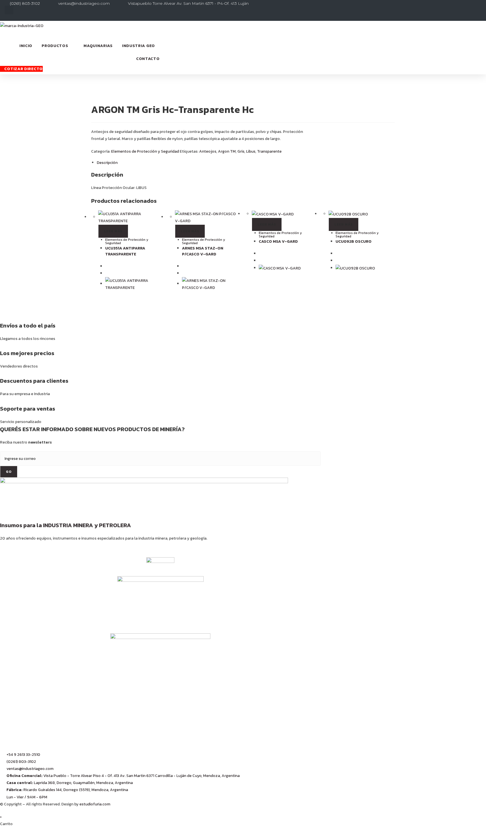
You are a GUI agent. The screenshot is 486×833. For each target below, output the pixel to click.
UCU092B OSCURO (354, 241)
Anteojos (207, 151)
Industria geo (138, 46)
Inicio (25, 46)
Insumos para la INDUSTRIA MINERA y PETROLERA (65, 525)
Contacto (148, 59)
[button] (9, 10)
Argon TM (227, 151)
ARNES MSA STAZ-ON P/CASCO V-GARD (202, 251)
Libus (250, 151)
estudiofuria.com (94, 804)
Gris (240, 151)
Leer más (113, 231)
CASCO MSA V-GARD (278, 241)
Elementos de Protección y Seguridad (145, 151)
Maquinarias (98, 46)
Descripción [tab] (107, 163)
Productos (55, 46)
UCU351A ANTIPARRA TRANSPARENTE (125, 251)
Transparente (269, 151)
